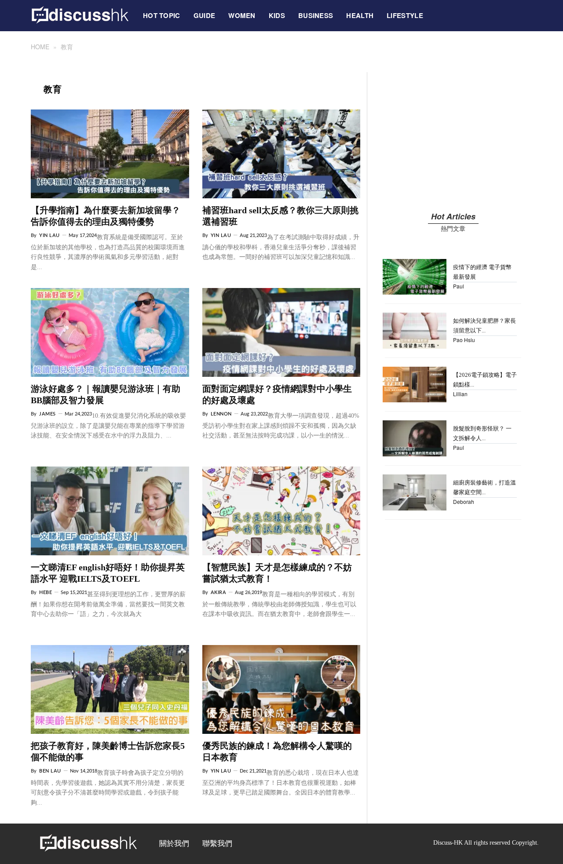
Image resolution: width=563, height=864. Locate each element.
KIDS (277, 15)
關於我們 (174, 843)
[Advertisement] (453, 133)
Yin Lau (49, 235)
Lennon (221, 414)
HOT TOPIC (161, 15)
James (47, 414)
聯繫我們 (217, 843)
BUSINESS (315, 15)
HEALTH (359, 15)
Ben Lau (50, 771)
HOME (40, 46)
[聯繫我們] (436, 11)
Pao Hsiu (464, 339)
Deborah (463, 501)
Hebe (45, 592)
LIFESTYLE (405, 15)
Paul (458, 286)
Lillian (460, 393)
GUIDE (205, 15)
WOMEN (242, 15)
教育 (67, 46)
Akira (219, 592)
